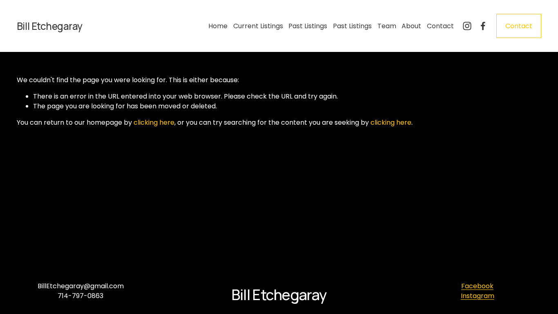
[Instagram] (467, 26)
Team (386, 26)
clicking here (154, 122)
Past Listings (307, 26)
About (411, 26)
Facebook (477, 286)
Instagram (477, 296)
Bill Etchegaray (50, 26)
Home (218, 26)
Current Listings (258, 26)
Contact (440, 26)
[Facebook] (483, 26)
